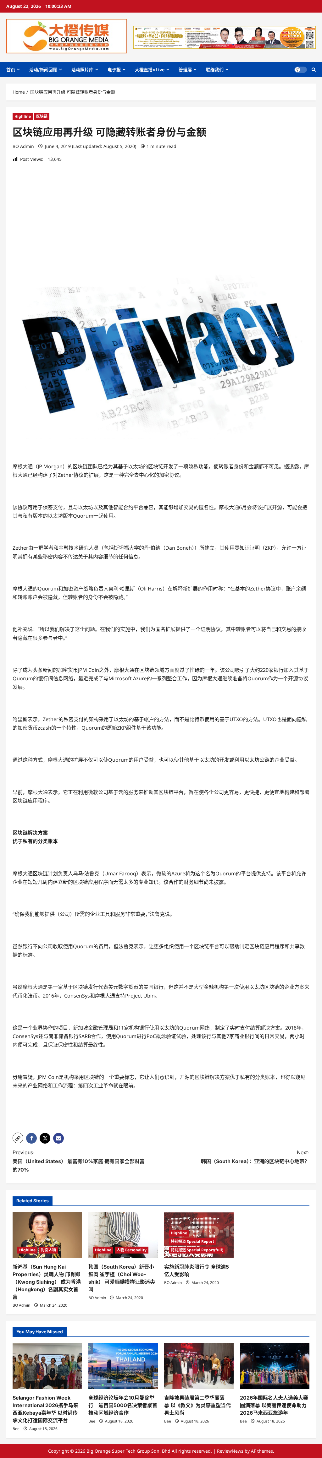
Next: (255, 1156)
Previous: (79, 1160)
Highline (22, 116)
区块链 (41, 116)
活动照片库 (82, 69)
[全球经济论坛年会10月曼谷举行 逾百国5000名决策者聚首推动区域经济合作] (123, 1366)
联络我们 (215, 69)
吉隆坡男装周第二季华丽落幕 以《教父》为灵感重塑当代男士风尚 (197, 1405)
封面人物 (48, 1250)
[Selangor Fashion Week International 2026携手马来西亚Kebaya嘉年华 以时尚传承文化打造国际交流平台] (47, 1366)
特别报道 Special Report (192, 1241)
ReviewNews (230, 1451)
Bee (16, 1428)
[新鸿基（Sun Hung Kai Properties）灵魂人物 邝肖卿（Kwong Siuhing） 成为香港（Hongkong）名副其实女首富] (47, 1235)
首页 (10, 69)
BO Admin (23, 146)
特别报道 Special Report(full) (197, 1250)
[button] (314, 69)
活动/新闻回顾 (43, 69)
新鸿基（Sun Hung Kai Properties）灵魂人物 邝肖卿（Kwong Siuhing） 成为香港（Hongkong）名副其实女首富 (47, 1282)
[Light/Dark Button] (300, 70)
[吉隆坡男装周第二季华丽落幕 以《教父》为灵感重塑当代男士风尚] (199, 1366)
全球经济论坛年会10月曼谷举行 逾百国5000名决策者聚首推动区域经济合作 (122, 1405)
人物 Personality (132, 1250)
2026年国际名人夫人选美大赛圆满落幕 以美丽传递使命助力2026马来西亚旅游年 (274, 1405)
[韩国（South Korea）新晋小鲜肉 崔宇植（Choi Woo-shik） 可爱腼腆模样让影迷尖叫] (123, 1235)
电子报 (114, 69)
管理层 (185, 69)
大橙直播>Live (149, 69)
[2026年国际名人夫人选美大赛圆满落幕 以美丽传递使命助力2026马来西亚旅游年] (274, 1366)
